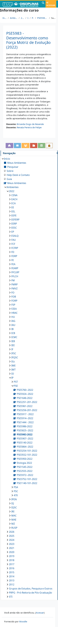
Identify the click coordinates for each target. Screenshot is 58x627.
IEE (13, 345)
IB (12, 329)
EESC (14, 227)
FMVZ (14, 288)
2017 (11, 564)
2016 (11, 568)
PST (16, 381)
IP (28, 17)
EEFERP (15, 219)
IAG (13, 321)
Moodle (23, 621)
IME (13, 365)
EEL (13, 211)
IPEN (14, 499)
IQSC (14, 507)
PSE (33, 17)
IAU (13, 325)
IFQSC (14, 357)
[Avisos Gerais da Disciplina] (17, 145)
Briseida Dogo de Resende (30, 124)
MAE (13, 519)
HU (13, 317)
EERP (14, 223)
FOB (13, 296)
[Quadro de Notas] (41, 145)
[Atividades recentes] (33, 145)
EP (12, 231)
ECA (13, 203)
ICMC (14, 337)
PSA (16, 487)
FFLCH (14, 276)
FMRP (14, 284)
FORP (14, 300)
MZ (13, 523)
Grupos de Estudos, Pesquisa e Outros (30, 588)
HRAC (14, 312)
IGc (13, 361)
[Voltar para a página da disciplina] (9, 145)
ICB (13, 333)
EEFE (14, 215)
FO (12, 292)
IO (12, 373)
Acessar (50, 5)
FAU (13, 239)
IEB (13, 341)
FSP (13, 304)
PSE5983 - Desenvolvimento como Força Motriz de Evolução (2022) (28, 40)
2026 (11, 531)
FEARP (14, 268)
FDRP (14, 256)
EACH (14, 199)
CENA (14, 195)
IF (12, 349)
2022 (22, 17)
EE (12, 207)
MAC (14, 515)
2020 (11, 552)
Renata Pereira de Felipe (29, 127)
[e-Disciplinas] (20, 4)
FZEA (14, 308)
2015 (11, 572)
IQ (12, 503)
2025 (11, 535)
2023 (11, 544)
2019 (11, 556)
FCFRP (14, 248)
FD (12, 252)
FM (13, 280)
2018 (11, 560)
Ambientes (14, 17)
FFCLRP (15, 272)
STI (10, 596)
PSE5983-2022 (42, 17)
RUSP (14, 527)
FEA (13, 264)
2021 (11, 548)
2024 (11, 540)
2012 (11, 584)
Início (5, 17)
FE (12, 260)
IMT (13, 369)
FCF (13, 244)
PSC (16, 491)
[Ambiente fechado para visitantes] (49, 145)
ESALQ (15, 235)
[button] (43, 4)
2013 (11, 580)
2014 (11, 576)
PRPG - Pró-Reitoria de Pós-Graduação (30, 592)
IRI (12, 511)
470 (16, 495)
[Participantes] (25, 145)
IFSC (13, 353)
